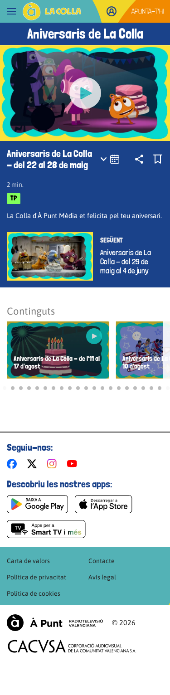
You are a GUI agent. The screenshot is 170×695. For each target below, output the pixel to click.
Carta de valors (28, 560)
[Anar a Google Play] (37, 504)
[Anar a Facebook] (13, 463)
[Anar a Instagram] (53, 463)
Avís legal (102, 577)
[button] (4, 388)
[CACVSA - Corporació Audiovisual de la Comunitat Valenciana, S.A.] (72, 646)
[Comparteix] (139, 159)
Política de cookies (33, 593)
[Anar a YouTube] (74, 463)
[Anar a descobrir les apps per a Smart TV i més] (46, 529)
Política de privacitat (36, 577)
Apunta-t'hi (148, 11)
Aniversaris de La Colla (85, 34)
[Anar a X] (33, 463)
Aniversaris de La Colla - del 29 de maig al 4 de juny (125, 261)
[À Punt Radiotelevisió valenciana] (55, 622)
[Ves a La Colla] (51, 11)
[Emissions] (110, 159)
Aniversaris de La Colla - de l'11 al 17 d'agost (57, 362)
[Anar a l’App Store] (103, 504)
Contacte (101, 560)
